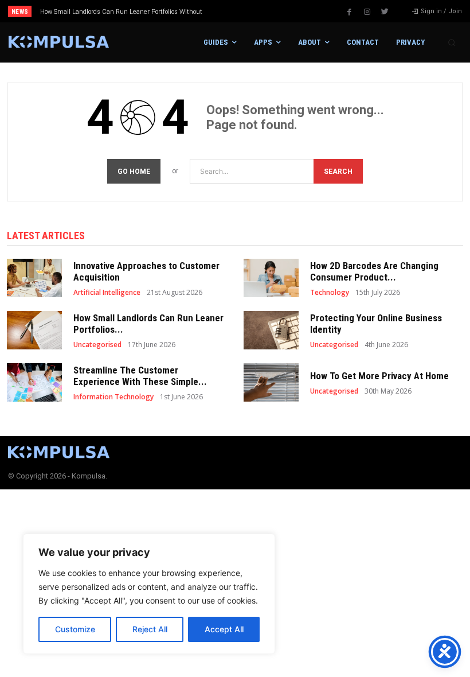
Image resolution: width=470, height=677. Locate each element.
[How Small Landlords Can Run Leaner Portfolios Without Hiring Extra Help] (34, 330)
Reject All (149, 629)
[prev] (240, 11)
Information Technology (113, 397)
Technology (329, 292)
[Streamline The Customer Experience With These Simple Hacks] (34, 382)
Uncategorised (97, 344)
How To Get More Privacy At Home (379, 376)
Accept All (224, 629)
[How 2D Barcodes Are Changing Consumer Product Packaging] (271, 278)
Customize (75, 629)
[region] (149, 594)
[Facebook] (349, 12)
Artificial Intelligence (106, 292)
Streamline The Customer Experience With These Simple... (140, 375)
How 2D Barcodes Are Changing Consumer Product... (374, 271)
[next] (259, 11)
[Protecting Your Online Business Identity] (271, 330)
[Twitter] (385, 12)
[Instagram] (367, 12)
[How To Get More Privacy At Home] (271, 382)
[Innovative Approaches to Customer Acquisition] (34, 278)
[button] (451, 42)
